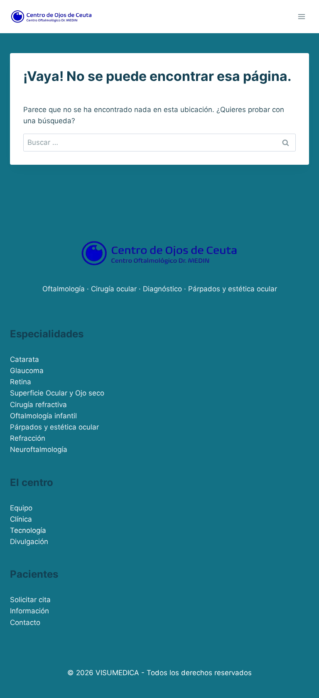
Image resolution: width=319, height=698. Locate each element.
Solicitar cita (30, 599)
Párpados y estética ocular (54, 427)
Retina (20, 382)
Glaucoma (27, 370)
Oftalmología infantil (43, 416)
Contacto (25, 622)
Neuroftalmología (38, 449)
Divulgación (29, 541)
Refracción (27, 438)
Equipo (21, 508)
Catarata (24, 359)
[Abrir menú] (301, 16)
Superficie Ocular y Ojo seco (57, 393)
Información (29, 611)
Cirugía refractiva (38, 404)
